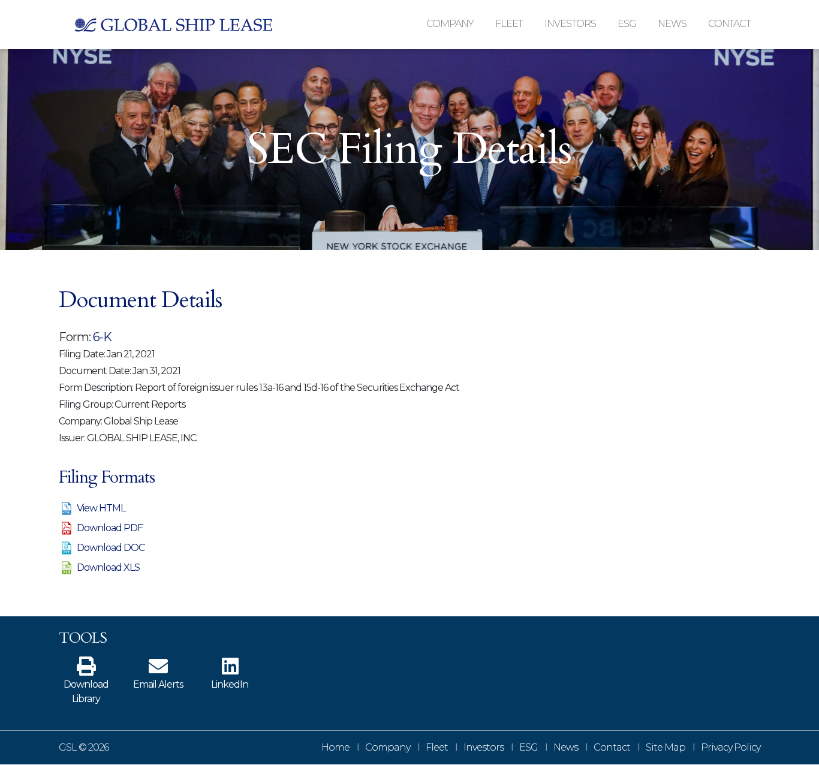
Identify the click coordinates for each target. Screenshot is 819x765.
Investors (483, 747)
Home (335, 747)
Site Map (665, 747)
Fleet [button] (509, 23)
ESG (528, 747)
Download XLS (108, 567)
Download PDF (110, 528)
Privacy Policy (730, 747)
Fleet (437, 747)
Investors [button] (570, 23)
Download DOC (110, 547)
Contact (729, 23)
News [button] (672, 23)
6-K (102, 337)
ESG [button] (627, 23)
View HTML (101, 508)
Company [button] (450, 23)
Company (387, 747)
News (565, 747)
